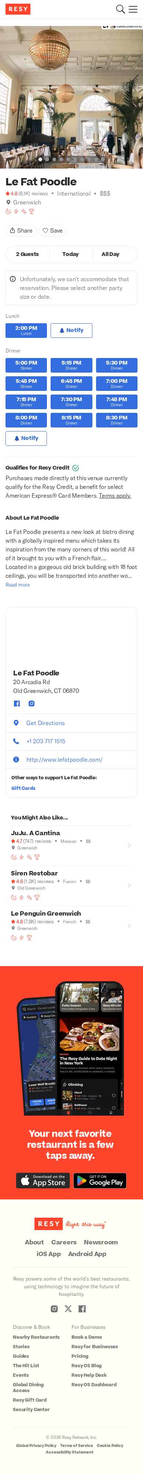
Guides (21, 1356)
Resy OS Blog (87, 1365)
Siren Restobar (34, 873)
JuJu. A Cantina (35, 833)
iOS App (48, 1254)
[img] (8, 202)
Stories (21, 1346)
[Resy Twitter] (68, 1308)
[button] (120, 9)
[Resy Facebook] (82, 1308)
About (34, 1242)
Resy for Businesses (95, 1346)
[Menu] (131, 9)
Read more (18, 584)
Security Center (31, 1409)
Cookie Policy (110, 1445)
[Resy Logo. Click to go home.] (19, 9)
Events (21, 1375)
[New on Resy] (24, 211)
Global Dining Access (28, 1387)
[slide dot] (40, 159)
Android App (87, 1254)
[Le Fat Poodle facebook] (17, 703)
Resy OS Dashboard (94, 1384)
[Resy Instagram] (54, 1308)
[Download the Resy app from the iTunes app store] (43, 1180)
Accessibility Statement (70, 1452)
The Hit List (26, 1365)
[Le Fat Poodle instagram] (31, 703)
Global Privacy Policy (36, 1445)
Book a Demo (87, 1337)
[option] (71, 97)
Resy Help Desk (89, 1375)
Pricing (80, 1356)
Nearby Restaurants (36, 1337)
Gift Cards (23, 788)
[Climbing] (16, 211)
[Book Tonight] (8, 211)
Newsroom (101, 1242)
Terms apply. (115, 495)
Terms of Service (76, 1445)
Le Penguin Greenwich (46, 913)
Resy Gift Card (30, 1400)
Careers (64, 1242)
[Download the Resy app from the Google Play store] (100, 1180)
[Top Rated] (31, 211)
